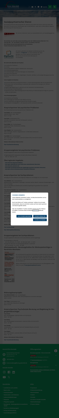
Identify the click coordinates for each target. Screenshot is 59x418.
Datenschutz (35, 210)
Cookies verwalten (40, 216)
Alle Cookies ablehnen (24, 216)
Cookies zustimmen (39, 220)
